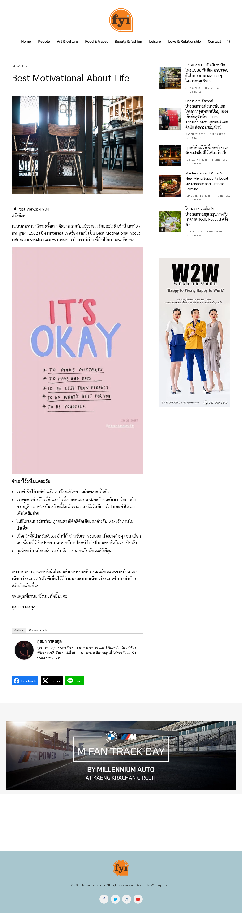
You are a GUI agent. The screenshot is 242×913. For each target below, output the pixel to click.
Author (18, 630)
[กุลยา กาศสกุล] (24, 649)
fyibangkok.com (93, 885)
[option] (121, 755)
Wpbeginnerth (161, 885)
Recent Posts (38, 630)
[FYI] (121, 20)
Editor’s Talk (19, 66)
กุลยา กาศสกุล (49, 641)
